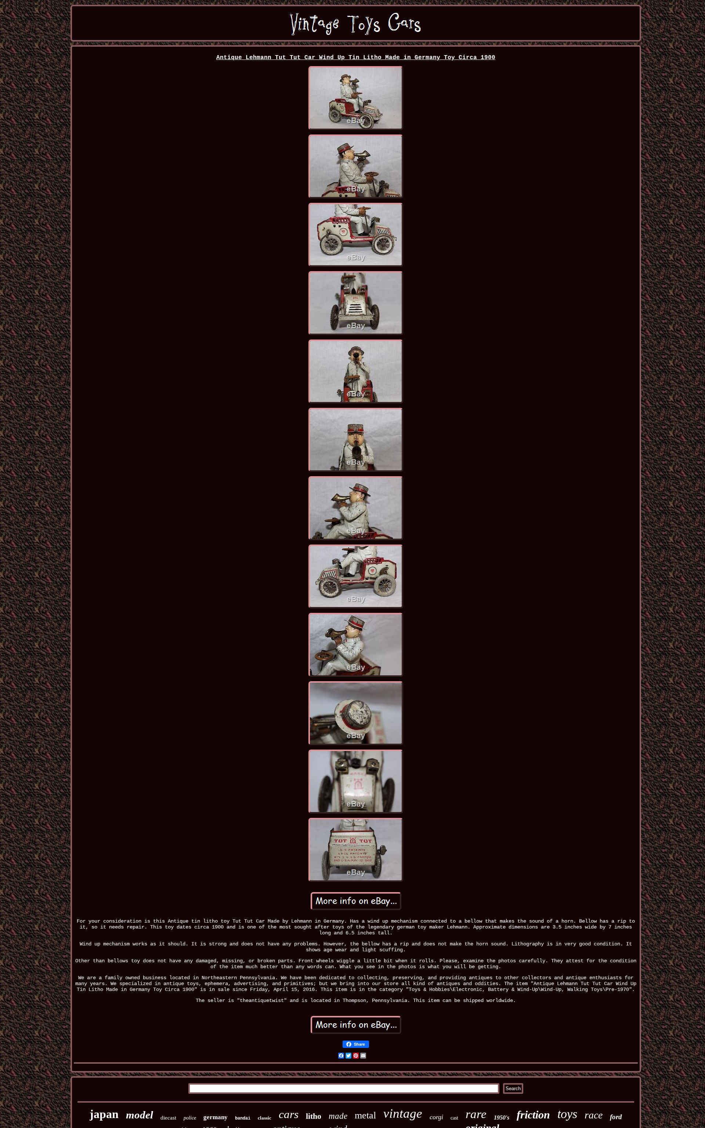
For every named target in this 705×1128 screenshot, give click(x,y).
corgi (436, 1117)
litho (313, 1116)
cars (289, 1114)
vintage (402, 1113)
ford (616, 1117)
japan (104, 1114)
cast (454, 1118)
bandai (242, 1118)
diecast (168, 1118)
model (139, 1115)
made (338, 1116)
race (594, 1115)
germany (215, 1117)
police (190, 1118)
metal (365, 1115)
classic (264, 1118)
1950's (501, 1117)
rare (476, 1114)
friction (533, 1115)
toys (567, 1114)
